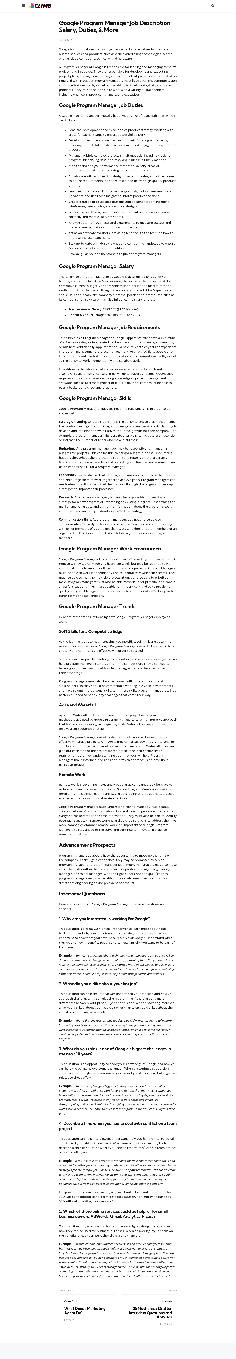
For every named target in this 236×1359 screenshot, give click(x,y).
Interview (167, 1301)
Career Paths (70, 1301)
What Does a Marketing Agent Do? (85, 1310)
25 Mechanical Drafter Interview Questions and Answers (150, 1312)
